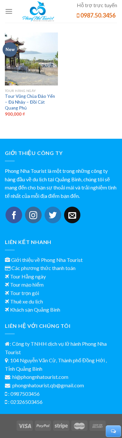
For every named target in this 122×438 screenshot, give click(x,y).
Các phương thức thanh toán (43, 268)
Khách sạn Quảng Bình (35, 309)
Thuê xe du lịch (26, 301)
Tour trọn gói (24, 293)
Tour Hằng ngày (28, 276)
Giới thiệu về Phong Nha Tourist (47, 260)
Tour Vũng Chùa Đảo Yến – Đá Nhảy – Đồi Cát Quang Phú (30, 102)
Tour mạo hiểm (27, 284)
